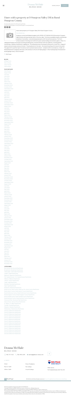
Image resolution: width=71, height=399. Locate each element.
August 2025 (7, 90)
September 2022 (8, 143)
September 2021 (8, 161)
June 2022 (7, 148)
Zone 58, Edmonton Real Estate (12, 333)
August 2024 (7, 106)
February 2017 (8, 258)
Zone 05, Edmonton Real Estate (12, 314)
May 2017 (6, 253)
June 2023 (7, 127)
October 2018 (8, 223)
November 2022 (8, 140)
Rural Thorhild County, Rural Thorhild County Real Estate (18, 296)
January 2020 (7, 196)
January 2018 (7, 239)
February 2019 (8, 216)
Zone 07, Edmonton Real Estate (12, 316)
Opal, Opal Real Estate (10, 286)
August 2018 (7, 226)
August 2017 (7, 247)
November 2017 (8, 242)
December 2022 (8, 138)
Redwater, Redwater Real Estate (12, 287)
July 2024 (6, 108)
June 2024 (7, 110)
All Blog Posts (7, 61)
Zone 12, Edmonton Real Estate (12, 317)
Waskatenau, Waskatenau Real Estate (14, 309)
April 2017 (6, 254)
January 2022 (7, 156)
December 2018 (8, 219)
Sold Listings (7, 66)
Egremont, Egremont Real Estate (12, 275)
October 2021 (8, 159)
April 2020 (6, 191)
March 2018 (7, 235)
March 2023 (7, 133)
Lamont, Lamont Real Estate (11, 280)
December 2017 (8, 240)
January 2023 (7, 136)
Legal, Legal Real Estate (10, 282)
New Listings (7, 63)
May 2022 (6, 150)
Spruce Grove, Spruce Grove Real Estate (14, 302)
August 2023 (7, 124)
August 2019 (7, 205)
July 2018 (6, 228)
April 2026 (6, 80)
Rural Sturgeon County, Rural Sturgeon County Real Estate (21, 25)
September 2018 (8, 224)
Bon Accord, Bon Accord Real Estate (13, 268)
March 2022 (7, 154)
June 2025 (7, 94)
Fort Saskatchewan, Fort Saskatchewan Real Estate (17, 277)
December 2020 (8, 177)
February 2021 (8, 173)
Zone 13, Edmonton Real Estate (12, 319)
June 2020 (7, 187)
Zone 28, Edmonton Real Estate (12, 330)
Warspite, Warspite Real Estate (12, 307)
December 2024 (8, 103)
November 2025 (8, 85)
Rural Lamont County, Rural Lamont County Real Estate (18, 291)
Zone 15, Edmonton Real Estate (12, 321)
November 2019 (8, 200)
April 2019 (6, 212)
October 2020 (8, 180)
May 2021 (6, 168)
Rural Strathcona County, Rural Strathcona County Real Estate (20, 293)
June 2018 (6, 230)
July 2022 (6, 147)
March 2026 (7, 81)
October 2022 (8, 141)
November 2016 (8, 263)
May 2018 (6, 231)
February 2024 (8, 117)
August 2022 (7, 145)
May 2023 (6, 129)
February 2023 (8, 134)
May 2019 (6, 210)
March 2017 (7, 256)
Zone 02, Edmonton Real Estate (12, 310)
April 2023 (6, 131)
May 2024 (6, 111)
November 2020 (8, 179)
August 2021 (7, 163)
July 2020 (6, 186)
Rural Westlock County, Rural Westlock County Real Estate (19, 298)
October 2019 (7, 201)
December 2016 (8, 261)
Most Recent (7, 71)
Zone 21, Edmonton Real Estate (12, 324)
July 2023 (6, 126)
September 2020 (8, 182)
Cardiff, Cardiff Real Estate (11, 273)
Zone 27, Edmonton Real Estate (12, 328)
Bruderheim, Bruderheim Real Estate (13, 270)
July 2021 (6, 164)
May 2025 (6, 95)
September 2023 (8, 122)
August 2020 (7, 184)
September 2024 (8, 104)
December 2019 (8, 198)
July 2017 (6, 249)
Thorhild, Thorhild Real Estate (11, 305)
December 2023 (8, 118)
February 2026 (8, 83)
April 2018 (6, 233)
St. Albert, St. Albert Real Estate (12, 303)
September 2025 (8, 88)
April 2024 (6, 113)
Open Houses (7, 64)
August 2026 (7, 73)
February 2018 (8, 237)
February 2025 (8, 99)
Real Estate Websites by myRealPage (59, 379)
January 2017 (7, 260)
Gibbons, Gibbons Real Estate (12, 279)
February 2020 (8, 194)
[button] (56, 5)
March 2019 (7, 214)
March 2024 (7, 115)
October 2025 (8, 87)
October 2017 (7, 244)
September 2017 (8, 246)
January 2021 (7, 175)
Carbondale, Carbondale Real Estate (13, 271)
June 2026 (7, 76)
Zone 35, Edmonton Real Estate (12, 332)
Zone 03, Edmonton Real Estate (12, 312)
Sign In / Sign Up (56, 5)
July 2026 (6, 74)
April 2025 (6, 97)
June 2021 (6, 166)
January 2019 (7, 217)
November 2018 (8, 221)
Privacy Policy (47, 379)
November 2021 (8, 157)
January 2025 (7, 101)
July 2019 (6, 207)
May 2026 (6, 78)
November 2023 (8, 120)
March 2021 (7, 171)
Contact (64, 5)
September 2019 (8, 203)
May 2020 (6, 189)
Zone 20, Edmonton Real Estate (12, 323)
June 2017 (6, 251)
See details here (20, 33)
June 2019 (6, 209)
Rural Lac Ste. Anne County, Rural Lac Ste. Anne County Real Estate (21, 289)
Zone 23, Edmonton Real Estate (12, 326)
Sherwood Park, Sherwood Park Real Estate (15, 300)
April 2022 (6, 152)
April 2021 (6, 170)
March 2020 (7, 193)
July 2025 (6, 92)
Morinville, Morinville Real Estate (12, 284)
